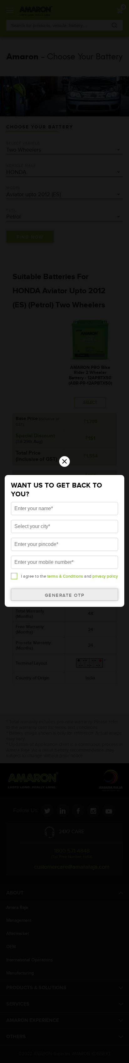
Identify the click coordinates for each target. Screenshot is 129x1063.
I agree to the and (69, 576)
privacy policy (105, 576)
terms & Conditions (65, 576)
